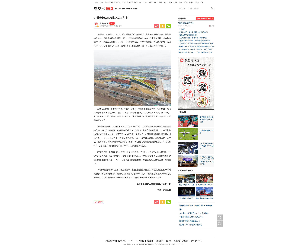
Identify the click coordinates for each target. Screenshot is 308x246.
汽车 (145, 2)
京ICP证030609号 (196, 241)
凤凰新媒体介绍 (111, 241)
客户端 (122, 8)
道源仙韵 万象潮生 (186, 23)
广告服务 (142, 241)
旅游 (170, 2)
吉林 (116, 8)
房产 (150, 2)
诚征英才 (150, 241)
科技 (155, 2)
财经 (124, 2)
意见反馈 (177, 241)
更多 (190, 2)
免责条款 (168, 241)
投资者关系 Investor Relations (127, 241)
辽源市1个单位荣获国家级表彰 (190, 225)
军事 (160, 2)
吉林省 (129, 8)
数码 (185, 2)
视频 (106, 2)
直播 (111, 2)
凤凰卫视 (118, 2)
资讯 (101, 2)
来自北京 (111, 26)
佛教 (175, 2)
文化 (165, 2)
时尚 (140, 2)
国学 (180, 2)
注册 (197, 2)
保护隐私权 (159, 241)
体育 (135, 2)
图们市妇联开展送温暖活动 (189, 221)
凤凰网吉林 (104, 23)
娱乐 (129, 2)
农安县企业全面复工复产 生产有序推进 (194, 213)
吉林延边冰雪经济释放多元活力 (191, 217)
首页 (96, 2)
